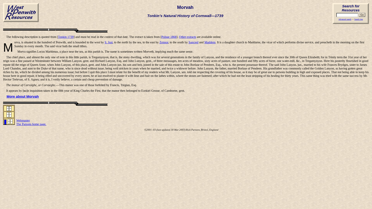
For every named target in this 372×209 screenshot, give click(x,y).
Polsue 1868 (169, 37)
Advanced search (344, 19)
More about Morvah (23, 97)
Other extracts (187, 37)
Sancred (193, 42)
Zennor (163, 42)
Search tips (358, 19)
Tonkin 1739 (66, 37)
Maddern (209, 42)
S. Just (109, 42)
